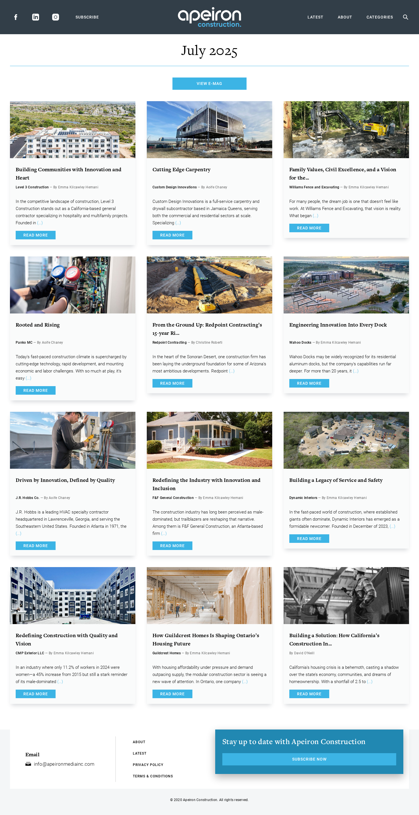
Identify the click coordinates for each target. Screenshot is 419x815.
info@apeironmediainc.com (64, 764)
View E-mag (209, 83)
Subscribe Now (309, 759)
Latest (316, 17)
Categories (380, 17)
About (345, 17)
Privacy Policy (148, 765)
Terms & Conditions (153, 776)
